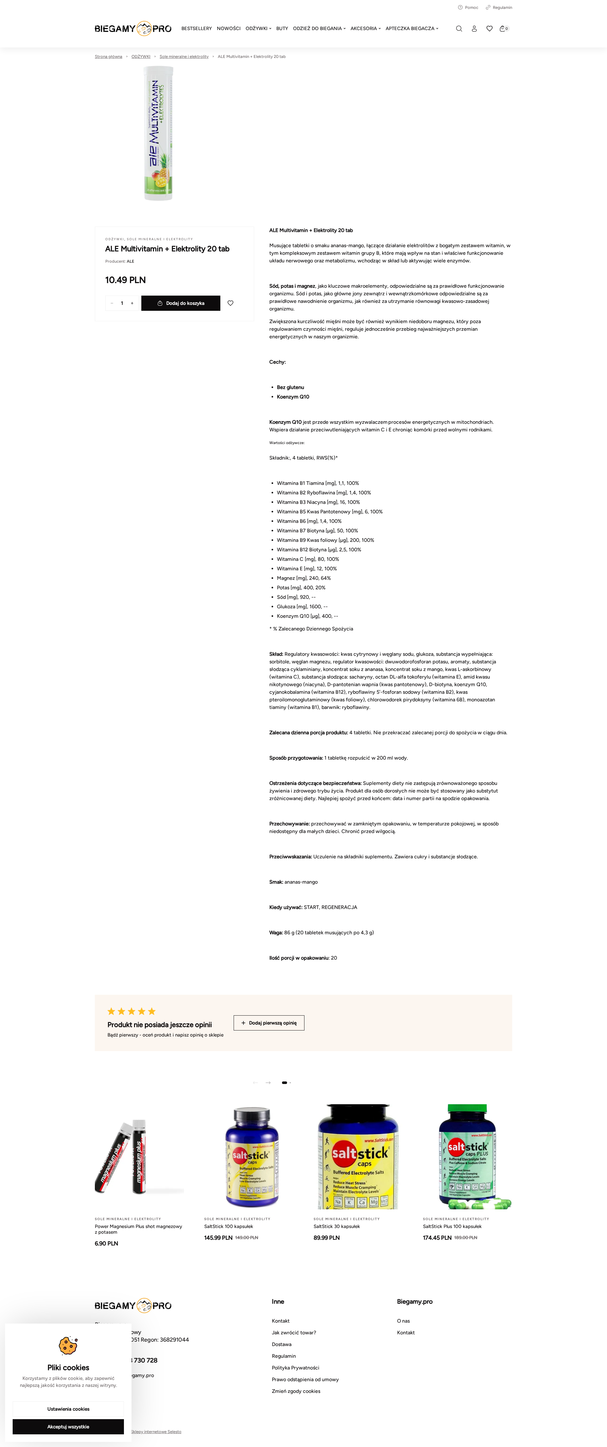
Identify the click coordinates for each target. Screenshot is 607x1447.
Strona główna (108, 56)
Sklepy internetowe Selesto (156, 1431)
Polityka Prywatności (295, 1368)
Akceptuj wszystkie (68, 1427)
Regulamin (502, 7)
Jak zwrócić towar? (294, 1333)
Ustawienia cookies (68, 1409)
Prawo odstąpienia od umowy (305, 1379)
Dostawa (281, 1344)
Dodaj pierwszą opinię (273, 1023)
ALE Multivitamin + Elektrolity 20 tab (252, 56)
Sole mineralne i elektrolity (184, 56)
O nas (403, 1321)
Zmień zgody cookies (296, 1391)
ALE (130, 261)
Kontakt (281, 1321)
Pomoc (471, 7)
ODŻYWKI (141, 56)
